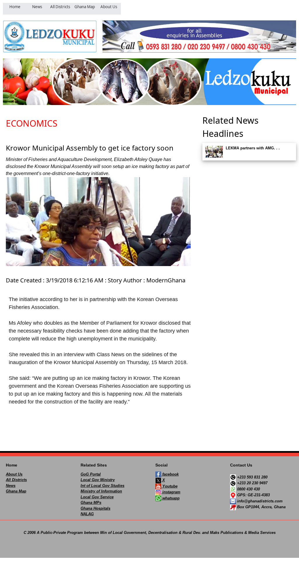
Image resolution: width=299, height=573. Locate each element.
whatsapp (170, 498)
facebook (170, 474)
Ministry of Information (101, 491)
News (10, 485)
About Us (14, 474)
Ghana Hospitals (95, 508)
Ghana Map (16, 491)
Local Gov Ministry (98, 480)
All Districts (16, 480)
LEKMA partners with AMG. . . (253, 148)
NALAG (87, 514)
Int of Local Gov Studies (102, 485)
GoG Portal (91, 474)
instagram (170, 492)
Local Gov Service (97, 497)
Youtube (169, 486)
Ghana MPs (91, 502)
